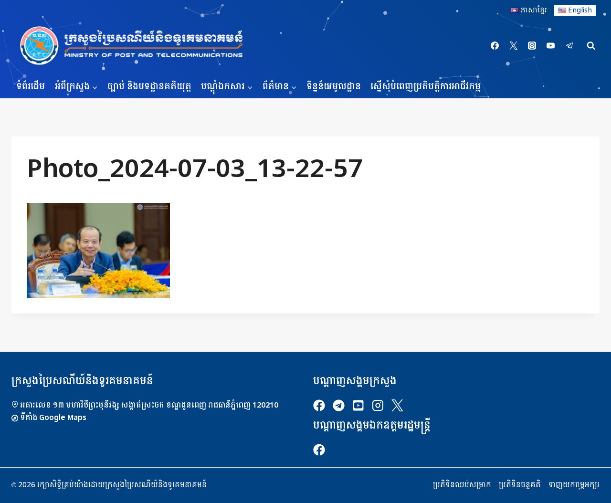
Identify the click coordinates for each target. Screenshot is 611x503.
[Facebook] (495, 46)
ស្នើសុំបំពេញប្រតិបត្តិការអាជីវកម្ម (425, 86)
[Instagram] (532, 46)
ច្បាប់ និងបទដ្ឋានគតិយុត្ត (149, 86)
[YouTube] (551, 46)
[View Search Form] (591, 45)
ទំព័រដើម (30, 86)
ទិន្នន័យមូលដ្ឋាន (333, 86)
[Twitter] (514, 46)
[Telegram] (569, 46)
